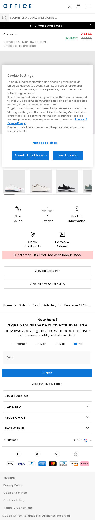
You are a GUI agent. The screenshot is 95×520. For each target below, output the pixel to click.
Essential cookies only (31, 155)
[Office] (17, 6)
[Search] (4, 18)
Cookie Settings (15, 493)
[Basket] (76, 6)
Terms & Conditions (18, 508)
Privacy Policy (13, 485)
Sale (22, 305)
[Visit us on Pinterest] (38, 454)
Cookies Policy (13, 500)
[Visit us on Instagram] (57, 454)
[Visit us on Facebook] (18, 454)
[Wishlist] (67, 6)
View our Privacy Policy (47, 384)
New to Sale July (44, 305)
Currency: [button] (42, 440)
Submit (47, 373)
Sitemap (9, 477)
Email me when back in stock (60, 255)
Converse (10, 34)
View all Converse (47, 271)
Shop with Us (15, 428)
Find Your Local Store (46, 25)
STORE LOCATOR (16, 396)
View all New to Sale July (47, 284)
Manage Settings (45, 143)
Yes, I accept (68, 155)
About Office (15, 417)
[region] (47, 116)
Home (7, 305)
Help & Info (13, 407)
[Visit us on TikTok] (76, 454)
